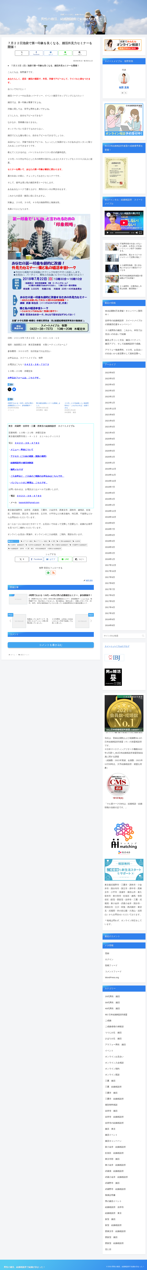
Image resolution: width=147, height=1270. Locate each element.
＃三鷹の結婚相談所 (64, 541)
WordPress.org (112, 977)
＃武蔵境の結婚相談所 (61, 545)
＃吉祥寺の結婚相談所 (34, 545)
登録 (107, 953)
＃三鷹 (53, 541)
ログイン (109, 959)
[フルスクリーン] (140, 233)
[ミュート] (137, 233)
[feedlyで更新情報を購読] (48, 572)
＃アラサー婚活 (27, 541)
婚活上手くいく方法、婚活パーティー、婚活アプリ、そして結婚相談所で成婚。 (123, 342)
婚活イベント (14, 541)
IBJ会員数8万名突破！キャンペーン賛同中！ (123, 313)
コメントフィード (113, 971)
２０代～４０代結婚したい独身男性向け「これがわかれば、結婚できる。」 (77, 405)
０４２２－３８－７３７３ (36, 364)
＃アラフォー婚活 (41, 541)
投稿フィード (111, 965)
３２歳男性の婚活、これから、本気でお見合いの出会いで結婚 (123, 332)
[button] (80, 53)
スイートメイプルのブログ (117, 646)
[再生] (107, 233)
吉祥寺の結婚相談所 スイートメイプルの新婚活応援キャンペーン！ (123, 322)
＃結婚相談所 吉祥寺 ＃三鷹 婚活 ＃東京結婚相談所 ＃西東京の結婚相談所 (35, 548)
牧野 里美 (124, 87)
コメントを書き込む (51, 645)
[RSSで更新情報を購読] (53, 572)
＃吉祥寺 (77, 541)
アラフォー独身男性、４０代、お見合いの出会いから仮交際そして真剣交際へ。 (123, 352)
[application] (124, 223)
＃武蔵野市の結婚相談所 (79, 545)
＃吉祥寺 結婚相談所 (17, 545)
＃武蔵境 (47, 545)
